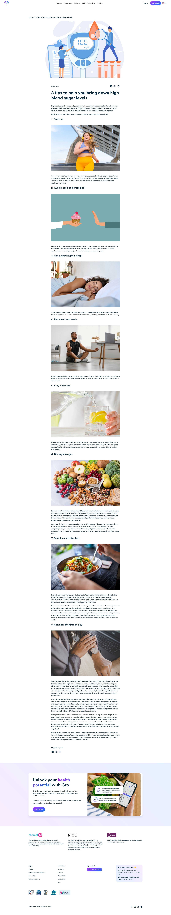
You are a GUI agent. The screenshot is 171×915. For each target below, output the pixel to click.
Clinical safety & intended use (36, 872)
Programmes (68, 3)
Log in (146, 3)
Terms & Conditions (34, 879)
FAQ (59, 882)
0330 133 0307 (129, 877)
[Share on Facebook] (118, 86)
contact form (127, 879)
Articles (99, 3)
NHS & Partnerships (88, 3)
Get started (156, 3)
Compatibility (61, 875)
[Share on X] (114, 86)
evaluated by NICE (91, 840)
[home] (6, 3)
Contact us (61, 869)
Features (59, 3)
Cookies (30, 869)
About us (60, 872)
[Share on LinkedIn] (111, 86)
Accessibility (61, 879)
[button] (164, 3)
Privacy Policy (32, 875)
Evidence (77, 3)
